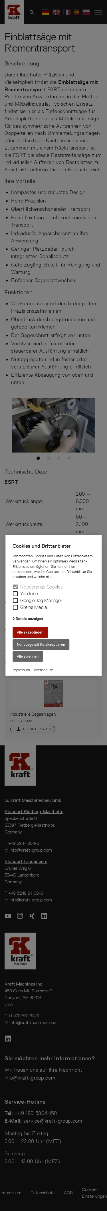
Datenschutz (43, 670)
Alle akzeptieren (30, 632)
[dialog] (53, 605)
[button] (15, 593)
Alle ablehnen (28, 656)
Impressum (21, 670)
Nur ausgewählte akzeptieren (41, 644)
